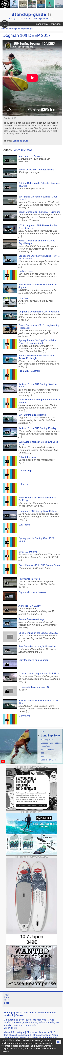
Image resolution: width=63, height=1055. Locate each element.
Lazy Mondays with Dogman (33, 660)
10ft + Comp (25, 470)
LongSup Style (20, 140)
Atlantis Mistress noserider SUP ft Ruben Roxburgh (36, 357)
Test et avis (10, 1035)
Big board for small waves (32, 592)
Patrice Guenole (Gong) (31, 619)
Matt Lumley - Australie (30, 156)
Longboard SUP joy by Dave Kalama (37, 511)
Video (22, 1037)
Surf (42, 732)
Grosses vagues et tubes (51, 743)
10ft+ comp (24, 524)
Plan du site (30, 1012)
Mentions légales (47, 1012)
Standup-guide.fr (13, 1012)
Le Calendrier (34, 1037)
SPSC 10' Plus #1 (27, 551)
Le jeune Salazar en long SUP (34, 687)
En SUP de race (47, 750)
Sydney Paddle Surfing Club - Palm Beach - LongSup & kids (37, 341)
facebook (8, 1015)
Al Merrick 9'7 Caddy (29, 605)
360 (42, 753)
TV (3, 761)
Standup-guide (31, 14)
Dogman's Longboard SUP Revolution (38, 311)
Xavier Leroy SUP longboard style (36, 169)
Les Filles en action (48, 760)
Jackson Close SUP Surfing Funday (37, 428)
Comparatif (23, 1035)
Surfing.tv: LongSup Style (21, 29)
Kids (42, 756)
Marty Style (24, 715)
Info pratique (18, 1032)
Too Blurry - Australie (29, 370)
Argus (55, 1035)
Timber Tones (25, 271)
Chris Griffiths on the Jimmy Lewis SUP (39, 632)
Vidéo (4, 29)
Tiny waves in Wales (29, 578)
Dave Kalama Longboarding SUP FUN (38, 673)
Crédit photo (10, 1027)
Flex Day (23, 298)
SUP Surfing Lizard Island (32, 414)
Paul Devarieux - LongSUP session (37, 646)
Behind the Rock (27, 457)
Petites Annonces (40, 1035)
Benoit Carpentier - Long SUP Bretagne (39, 211)
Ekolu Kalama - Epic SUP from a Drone (39, 565)
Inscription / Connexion (47, 23)
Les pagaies (10, 1037)
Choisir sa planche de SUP (41, 1032)
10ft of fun (23, 484)
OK (58, 1042)
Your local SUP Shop (7, 998)
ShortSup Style (47, 739)
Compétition (45, 746)
